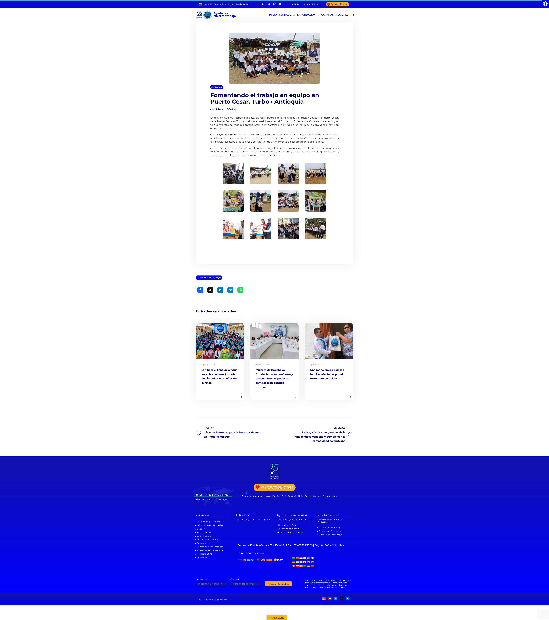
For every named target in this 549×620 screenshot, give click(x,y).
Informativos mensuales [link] (210, 525)
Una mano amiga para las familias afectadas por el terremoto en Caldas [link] (327, 374)
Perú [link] (284, 496)
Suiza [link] (335, 496)
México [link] (267, 496)
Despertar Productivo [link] (331, 534)
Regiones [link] (342, 14)
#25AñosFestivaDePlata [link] (210, 550)
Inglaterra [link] (257, 496)
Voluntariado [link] (204, 536)
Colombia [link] (246, 496)
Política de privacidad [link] (209, 521)
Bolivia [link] (308, 496)
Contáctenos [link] (204, 557)
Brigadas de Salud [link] (288, 525)
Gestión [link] (201, 529)
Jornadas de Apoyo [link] (209, 277)
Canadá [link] (317, 496)
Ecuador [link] (326, 496)
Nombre (202, 579)
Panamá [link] (292, 496)
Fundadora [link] (287, 14)
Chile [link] (300, 496)
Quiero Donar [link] (339, 4)
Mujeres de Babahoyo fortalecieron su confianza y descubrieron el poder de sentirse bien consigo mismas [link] (274, 378)
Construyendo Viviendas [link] (291, 532)
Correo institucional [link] (208, 539)
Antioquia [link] (216, 87)
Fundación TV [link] (204, 532)
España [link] (276, 496)
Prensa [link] (295, 4)
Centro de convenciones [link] (210, 546)
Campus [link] (201, 543)
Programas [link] (326, 14)
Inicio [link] (273, 14)
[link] (545, 3)
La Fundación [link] (306, 14)
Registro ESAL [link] (204, 554)
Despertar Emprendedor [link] (332, 531)
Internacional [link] (312, 4)
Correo (235, 579)
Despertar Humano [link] (329, 527)
